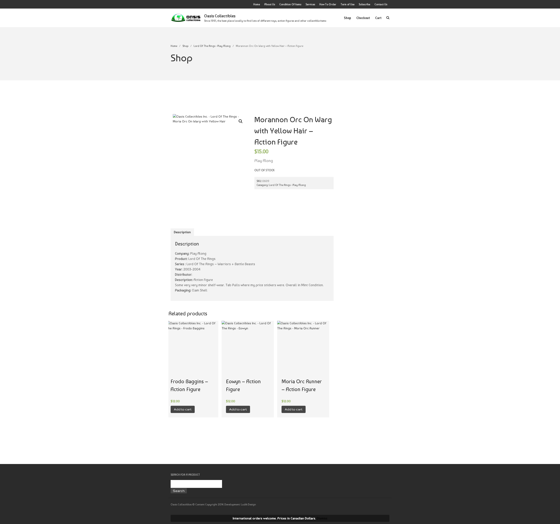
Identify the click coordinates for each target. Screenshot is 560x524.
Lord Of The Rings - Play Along (212, 46)
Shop (347, 18)
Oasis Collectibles (219, 16)
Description (182, 232)
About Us (269, 4)
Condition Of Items (290, 4)
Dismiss (322, 518)
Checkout (363, 18)
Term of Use (347, 4)
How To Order (327, 4)
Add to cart (182, 409)
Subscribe (364, 4)
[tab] (182, 232)
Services (310, 4)
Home (256, 4)
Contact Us (380, 4)
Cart (378, 18)
